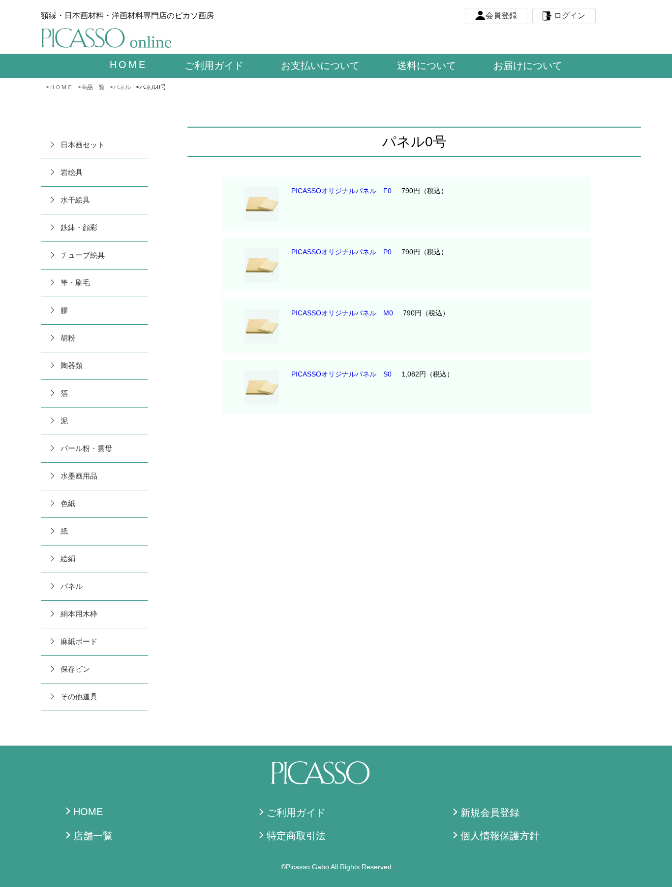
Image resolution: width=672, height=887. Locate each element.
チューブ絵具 (83, 255)
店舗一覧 (93, 835)
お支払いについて (320, 65)
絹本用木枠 (79, 614)
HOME (88, 811)
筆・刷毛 (75, 282)
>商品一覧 (91, 87)
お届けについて (527, 65)
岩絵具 (72, 172)
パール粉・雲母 (86, 448)
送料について (426, 65)
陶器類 (72, 365)
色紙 (68, 503)
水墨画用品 (79, 476)
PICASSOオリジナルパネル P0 (341, 252)
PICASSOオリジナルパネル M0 (342, 313)
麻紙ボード (79, 641)
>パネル (120, 87)
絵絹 (68, 558)
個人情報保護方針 (499, 835)
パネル (72, 586)
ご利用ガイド (214, 65)
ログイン (569, 15)
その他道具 (79, 696)
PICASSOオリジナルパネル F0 (341, 191)
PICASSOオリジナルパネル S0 (341, 374)
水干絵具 (75, 200)
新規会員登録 (489, 812)
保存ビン (75, 669)
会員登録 (501, 15)
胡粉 (68, 338)
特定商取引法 (296, 835)
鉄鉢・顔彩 (79, 227)
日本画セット (83, 144)
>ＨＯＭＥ (59, 87)
